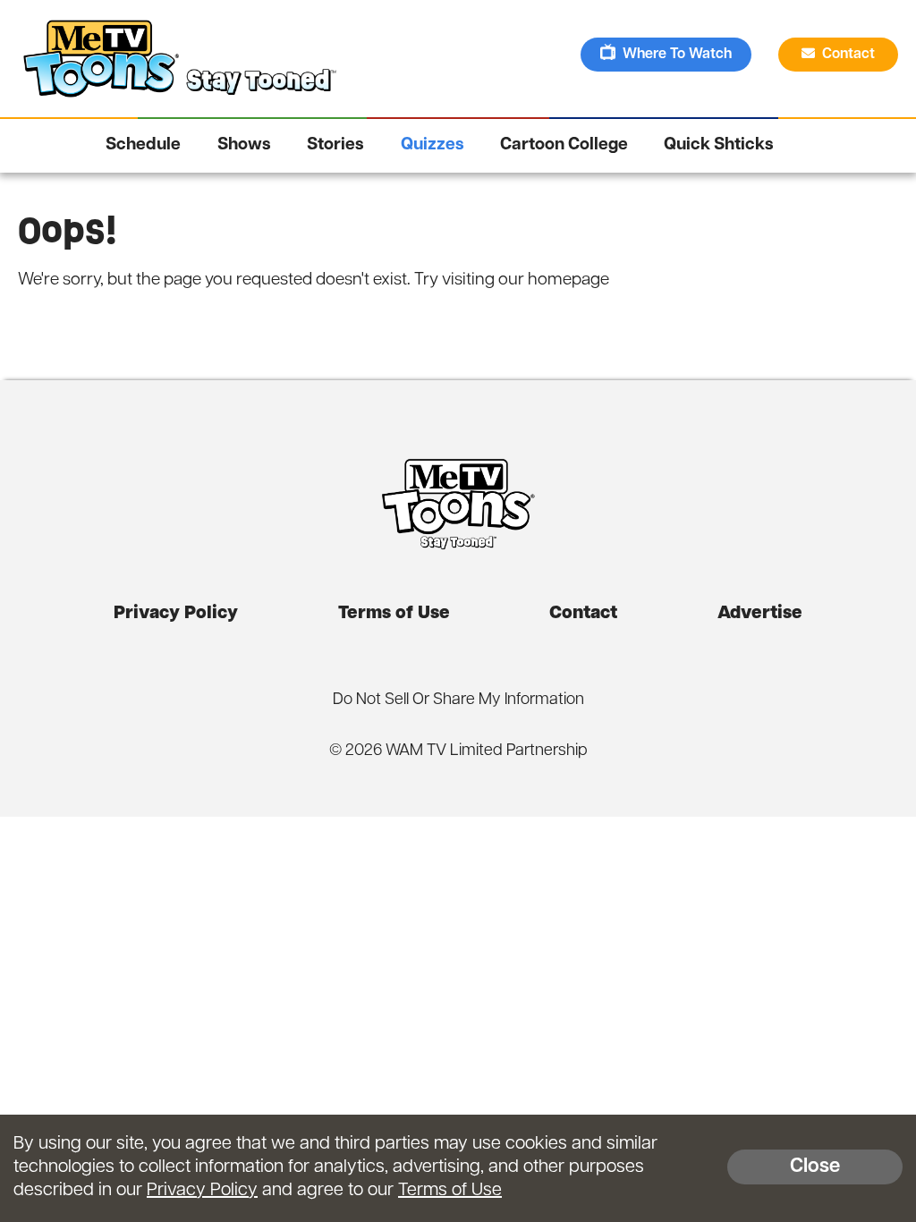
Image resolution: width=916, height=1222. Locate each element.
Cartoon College (564, 145)
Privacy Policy (176, 614)
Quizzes (432, 145)
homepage (568, 280)
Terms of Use (394, 614)
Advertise (759, 614)
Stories (335, 145)
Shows (244, 145)
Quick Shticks (719, 145)
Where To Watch (677, 54)
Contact (850, 54)
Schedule (143, 145)
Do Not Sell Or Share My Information (458, 700)
